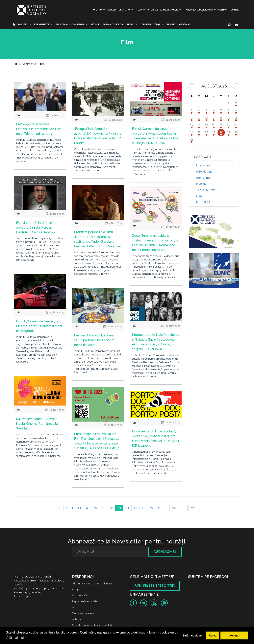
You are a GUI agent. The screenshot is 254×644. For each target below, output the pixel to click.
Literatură (203, 165)
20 (95, 508)
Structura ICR (80, 595)
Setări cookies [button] (192, 635)
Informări (184, 24)
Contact (223, 10)
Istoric (75, 607)
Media (139, 10)
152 (174, 508)
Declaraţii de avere (83, 613)
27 (151, 508)
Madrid (23, 24)
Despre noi (124, 10)
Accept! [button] (234, 635)
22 (111, 508)
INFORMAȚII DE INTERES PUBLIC (162, 10)
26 (143, 508)
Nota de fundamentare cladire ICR (92, 625)
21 (103, 508)
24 (127, 508)
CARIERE (235, 10)
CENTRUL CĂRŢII (150, 24)
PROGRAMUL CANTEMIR (70, 24)
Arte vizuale (204, 171)
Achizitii (76, 619)
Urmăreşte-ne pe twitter (155, 585)
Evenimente (41, 24)
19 (87, 508)
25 (135, 508)
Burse (171, 24)
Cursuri (111, 10)
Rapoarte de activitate (84, 601)
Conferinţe (203, 177)
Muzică (201, 183)
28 (160, 508)
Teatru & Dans (205, 190)
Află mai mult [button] (15, 637)
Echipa (76, 589)
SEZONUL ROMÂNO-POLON (106, 24)
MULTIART (203, 202)
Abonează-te (165, 551)
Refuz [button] (212, 635)
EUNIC (130, 24)
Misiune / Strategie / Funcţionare (92, 583)
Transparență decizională (198, 10)
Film (199, 196)
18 (79, 508)
